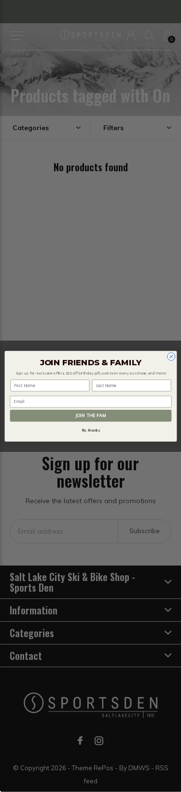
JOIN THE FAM (90, 415)
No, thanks (90, 430)
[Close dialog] (171, 356)
